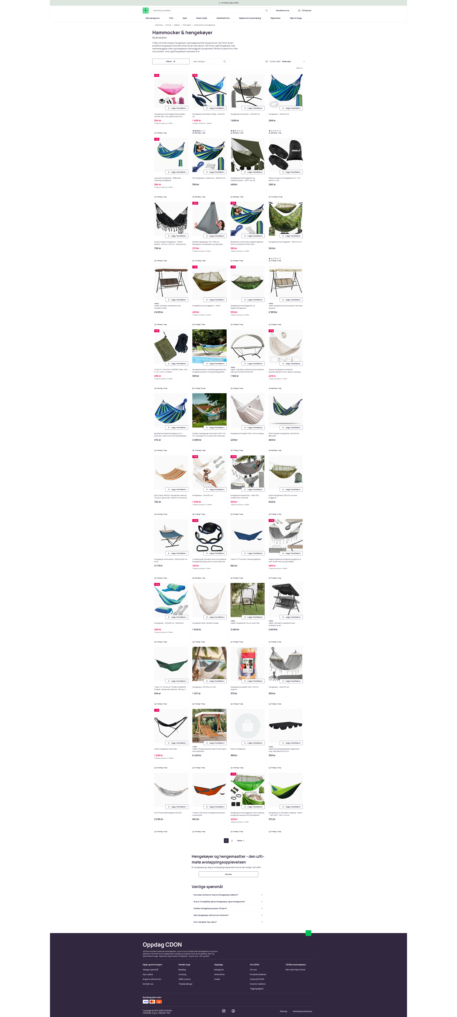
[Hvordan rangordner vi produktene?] (267, 62)
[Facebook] (233, 399)
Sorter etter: (275, 61)
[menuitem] (153, 18)
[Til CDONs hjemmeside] (146, 10)
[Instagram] (224, 399)
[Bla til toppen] (308, 321)
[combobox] (211, 10)
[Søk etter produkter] (267, 10)
